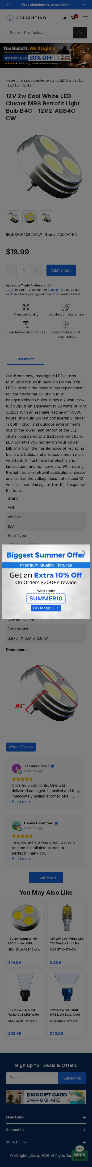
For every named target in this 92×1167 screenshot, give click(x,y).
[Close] (84, 551)
